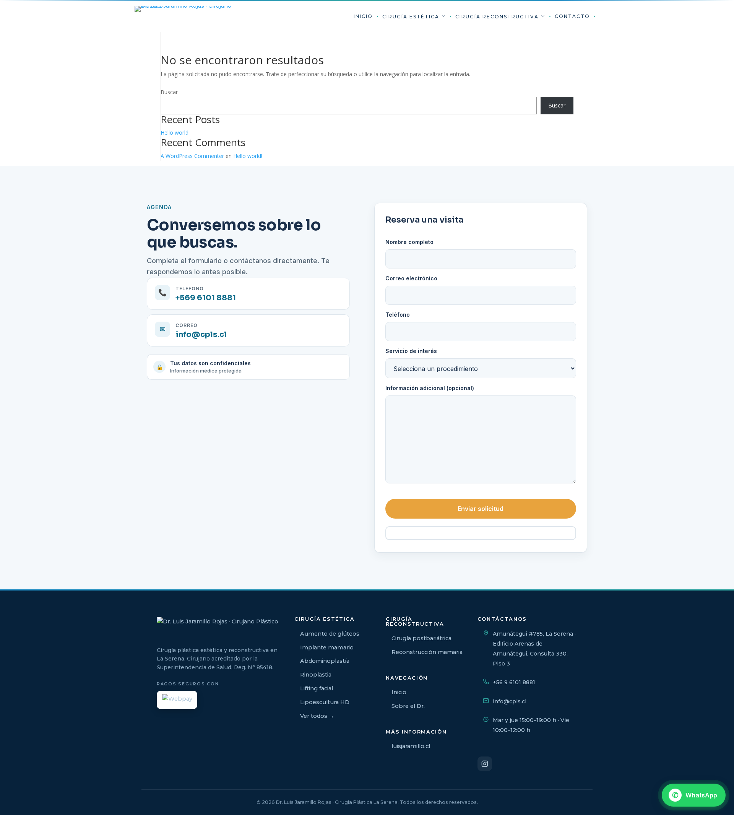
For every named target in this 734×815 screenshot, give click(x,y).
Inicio (363, 16)
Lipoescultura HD (324, 702)
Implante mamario (327, 647)
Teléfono (397, 314)
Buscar (169, 92)
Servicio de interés (411, 351)
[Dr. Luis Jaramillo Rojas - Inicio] (184, 16)
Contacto (572, 16)
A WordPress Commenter (192, 155)
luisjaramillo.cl (410, 746)
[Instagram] (484, 763)
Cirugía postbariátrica (421, 638)
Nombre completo (409, 242)
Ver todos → (317, 716)
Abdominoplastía (324, 660)
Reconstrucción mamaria (427, 652)
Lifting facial (316, 688)
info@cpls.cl (509, 701)
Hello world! (175, 132)
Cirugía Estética (411, 17)
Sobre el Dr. (408, 706)
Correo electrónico (411, 278)
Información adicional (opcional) (429, 388)
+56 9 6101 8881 (514, 682)
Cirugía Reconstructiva (498, 17)
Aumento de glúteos (329, 633)
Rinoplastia (315, 674)
